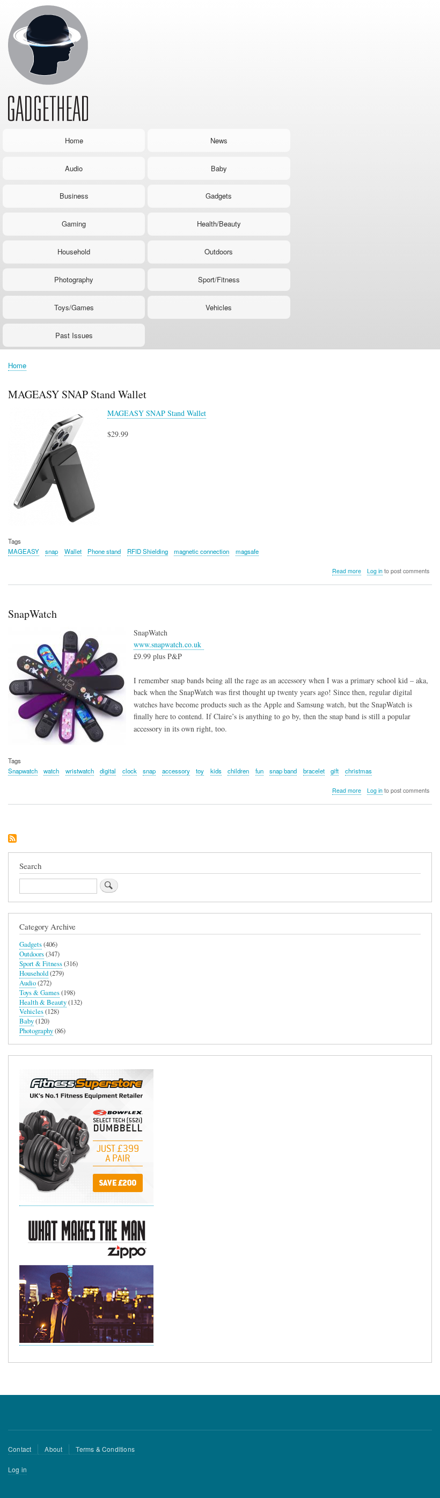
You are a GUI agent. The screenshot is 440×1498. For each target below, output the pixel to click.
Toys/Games (74, 307)
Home (74, 140)
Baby (219, 168)
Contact (19, 1448)
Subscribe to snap (12, 839)
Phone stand (104, 551)
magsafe (247, 551)
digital (108, 770)
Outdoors (218, 251)
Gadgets (219, 196)
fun (259, 770)
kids (216, 770)
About (53, 1448)
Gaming (74, 223)
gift (335, 770)
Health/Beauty (219, 223)
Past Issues (74, 335)
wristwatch (79, 770)
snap (51, 551)
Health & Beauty (43, 1002)
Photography (73, 279)
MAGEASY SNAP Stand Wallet (156, 413)
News (219, 140)
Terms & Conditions (105, 1448)
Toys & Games (39, 992)
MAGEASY (23, 551)
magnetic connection (201, 551)
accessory (176, 770)
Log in (375, 571)
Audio (74, 168)
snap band (283, 770)
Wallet (73, 551)
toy (200, 770)
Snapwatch (23, 770)
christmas (358, 770)
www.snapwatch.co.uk (169, 644)
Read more (346, 571)
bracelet (314, 770)
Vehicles (219, 307)
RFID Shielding (147, 551)
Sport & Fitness (40, 963)
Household (73, 251)
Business (74, 196)
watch (51, 770)
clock (129, 770)
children (238, 770)
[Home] (48, 65)
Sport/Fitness (219, 279)
